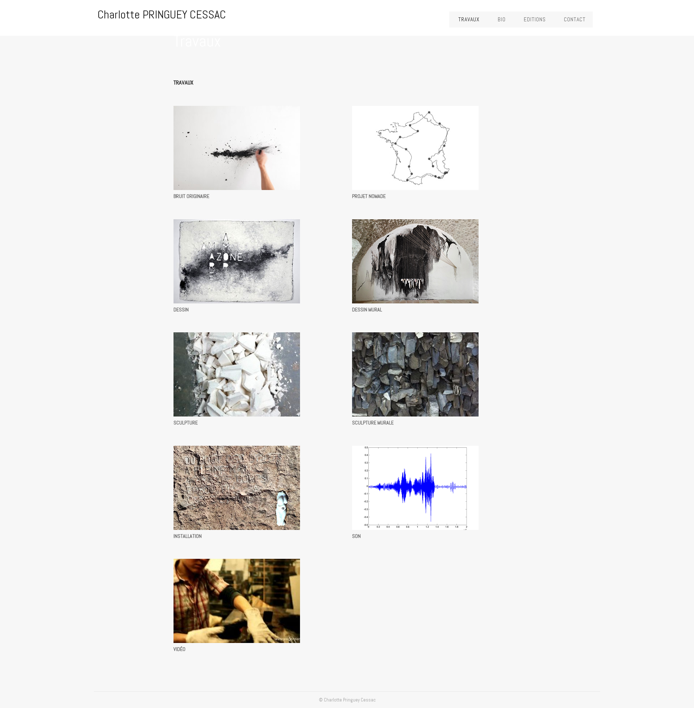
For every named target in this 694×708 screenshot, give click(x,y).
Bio (502, 19)
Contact (575, 19)
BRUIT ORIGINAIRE (191, 196)
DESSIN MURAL (367, 309)
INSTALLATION (188, 536)
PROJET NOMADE (369, 196)
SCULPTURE (186, 422)
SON (356, 536)
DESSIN (181, 309)
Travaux (469, 19)
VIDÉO (179, 649)
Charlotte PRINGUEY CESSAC (162, 14)
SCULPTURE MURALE (373, 422)
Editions (535, 19)
